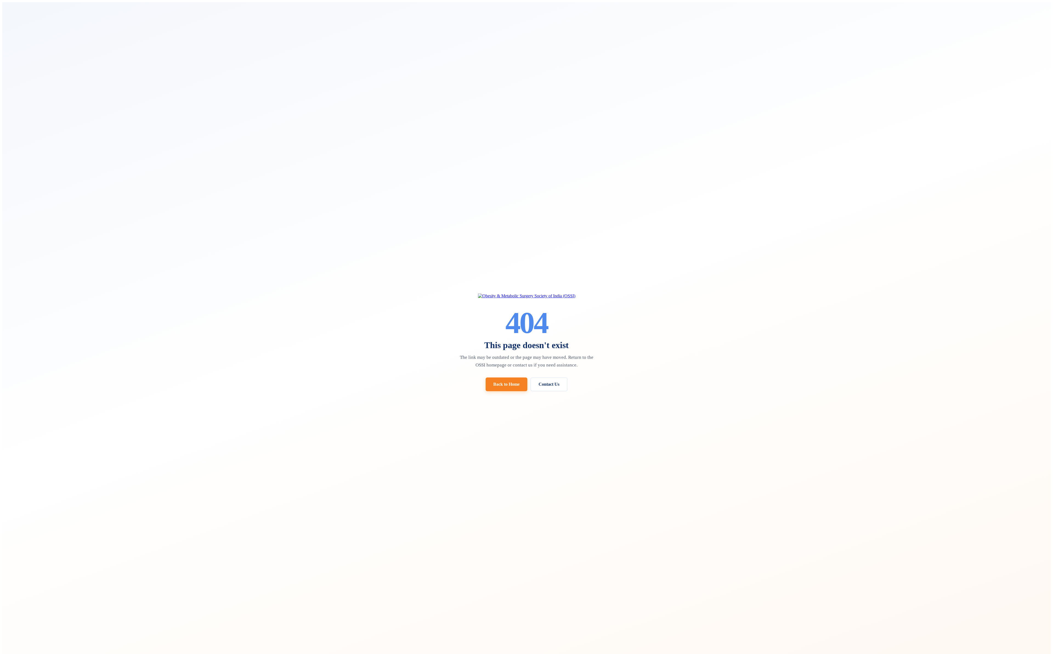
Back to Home (506, 384)
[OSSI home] (526, 296)
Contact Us (549, 384)
